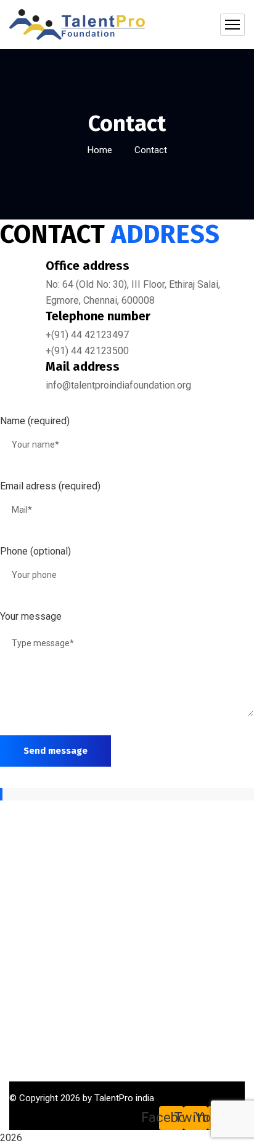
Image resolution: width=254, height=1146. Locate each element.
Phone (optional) (35, 551)
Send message (55, 750)
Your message (31, 616)
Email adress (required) (50, 486)
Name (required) (35, 421)
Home (100, 150)
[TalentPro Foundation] (77, 24)
